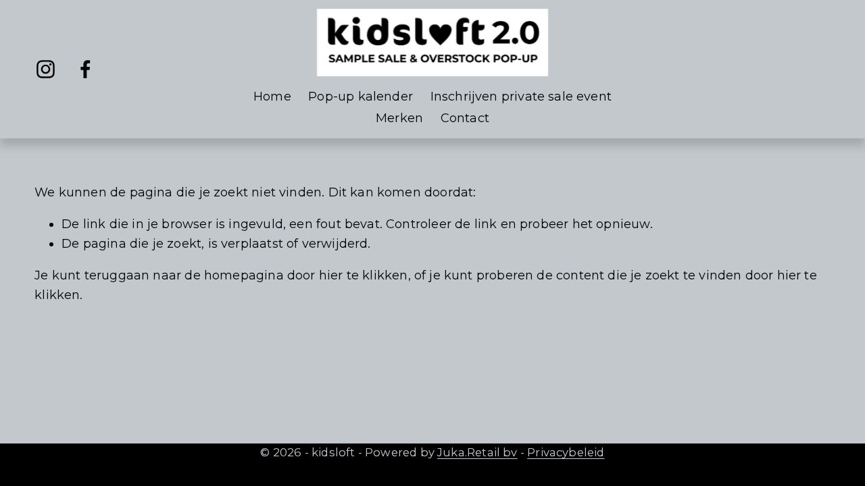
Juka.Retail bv (477, 452)
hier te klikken (363, 275)
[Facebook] (85, 69)
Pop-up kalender (360, 96)
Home (272, 96)
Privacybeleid (565, 452)
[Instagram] (45, 69)
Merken (399, 118)
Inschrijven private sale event (521, 96)
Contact (465, 118)
